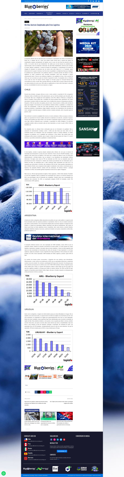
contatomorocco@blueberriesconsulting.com (37, 459)
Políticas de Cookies (97, 475)
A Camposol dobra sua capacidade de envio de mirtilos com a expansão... (48, 423)
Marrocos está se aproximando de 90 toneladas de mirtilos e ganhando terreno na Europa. (64, 423)
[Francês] (48, 1)
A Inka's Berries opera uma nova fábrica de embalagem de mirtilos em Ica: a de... (32, 423)
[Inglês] (46, 1)
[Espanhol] (45, 1)
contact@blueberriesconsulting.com (35, 441)
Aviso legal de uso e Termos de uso (75, 475)
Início (26, 18)
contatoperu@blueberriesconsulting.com (36, 445)
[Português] (50, 1)
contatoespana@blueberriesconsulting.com (36, 455)
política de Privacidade (87, 475)
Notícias (29, 18)
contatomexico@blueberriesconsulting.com (36, 450)
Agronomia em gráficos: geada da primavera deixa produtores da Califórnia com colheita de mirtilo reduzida (36, 403)
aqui (58, 459)
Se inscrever (62, 451)
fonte (26, 385)
